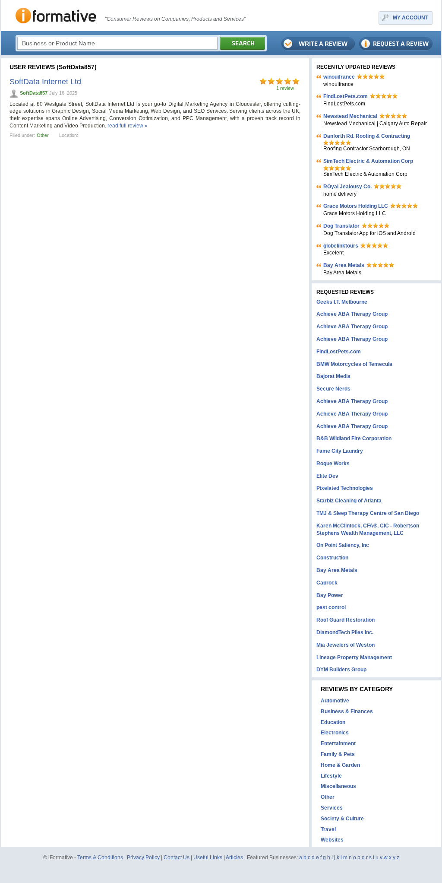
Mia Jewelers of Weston (345, 645)
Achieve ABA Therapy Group (352, 314)
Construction (332, 558)
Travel (328, 829)
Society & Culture (342, 819)
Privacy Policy (143, 857)
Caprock (327, 583)
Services (332, 808)
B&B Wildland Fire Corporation (353, 438)
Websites (332, 840)
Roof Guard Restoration (345, 620)
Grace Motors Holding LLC (355, 206)
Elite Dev (327, 476)
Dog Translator (341, 226)
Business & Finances (347, 711)
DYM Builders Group (341, 670)
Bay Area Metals (343, 265)
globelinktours (340, 246)
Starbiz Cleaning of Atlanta (349, 501)
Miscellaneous (338, 786)
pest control (331, 607)
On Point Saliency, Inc (342, 545)
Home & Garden (340, 765)
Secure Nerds (333, 389)
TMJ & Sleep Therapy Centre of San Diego (367, 513)
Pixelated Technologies (344, 488)
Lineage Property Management (354, 657)
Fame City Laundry (339, 451)
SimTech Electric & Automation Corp (368, 161)
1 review (285, 88)
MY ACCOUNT (410, 18)
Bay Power (329, 595)
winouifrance (339, 77)
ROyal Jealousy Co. (347, 187)
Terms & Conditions (100, 857)
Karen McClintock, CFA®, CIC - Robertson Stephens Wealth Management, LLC (367, 529)
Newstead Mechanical (350, 116)
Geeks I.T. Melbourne (341, 302)
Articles (234, 857)
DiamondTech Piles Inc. (344, 632)
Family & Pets (338, 754)
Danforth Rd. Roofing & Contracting (366, 136)
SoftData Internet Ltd (45, 81)
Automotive (335, 701)
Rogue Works (333, 464)
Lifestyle (331, 776)
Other (43, 135)
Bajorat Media (333, 376)
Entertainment (338, 743)
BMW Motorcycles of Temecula (354, 364)
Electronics (335, 733)
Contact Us (176, 857)
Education (333, 722)
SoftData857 (33, 92)
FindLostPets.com (345, 96)
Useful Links (207, 857)
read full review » (127, 126)
